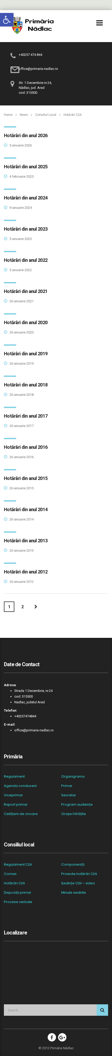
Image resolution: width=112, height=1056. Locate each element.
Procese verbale (18, 902)
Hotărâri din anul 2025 (25, 166)
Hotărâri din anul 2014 (25, 509)
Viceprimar (13, 795)
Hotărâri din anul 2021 (25, 291)
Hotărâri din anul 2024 (25, 197)
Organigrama (73, 776)
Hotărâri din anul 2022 (25, 260)
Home (8, 115)
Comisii (10, 874)
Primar (66, 786)
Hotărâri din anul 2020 (25, 322)
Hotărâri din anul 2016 (25, 447)
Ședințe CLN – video (78, 883)
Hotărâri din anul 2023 (25, 229)
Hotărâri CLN (14, 883)
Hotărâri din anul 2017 (25, 416)
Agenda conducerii (20, 786)
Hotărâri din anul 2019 (25, 353)
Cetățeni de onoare (21, 814)
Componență (72, 865)
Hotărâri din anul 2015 (25, 478)
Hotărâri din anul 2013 (25, 540)
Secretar (68, 795)
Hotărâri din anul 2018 (25, 384)
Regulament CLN (18, 865)
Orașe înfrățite (73, 814)
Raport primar (16, 805)
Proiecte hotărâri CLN (79, 874)
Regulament (14, 776)
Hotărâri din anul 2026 (25, 135)
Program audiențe (77, 805)
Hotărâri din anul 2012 (25, 571)
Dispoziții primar (17, 893)
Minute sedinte (73, 893)
